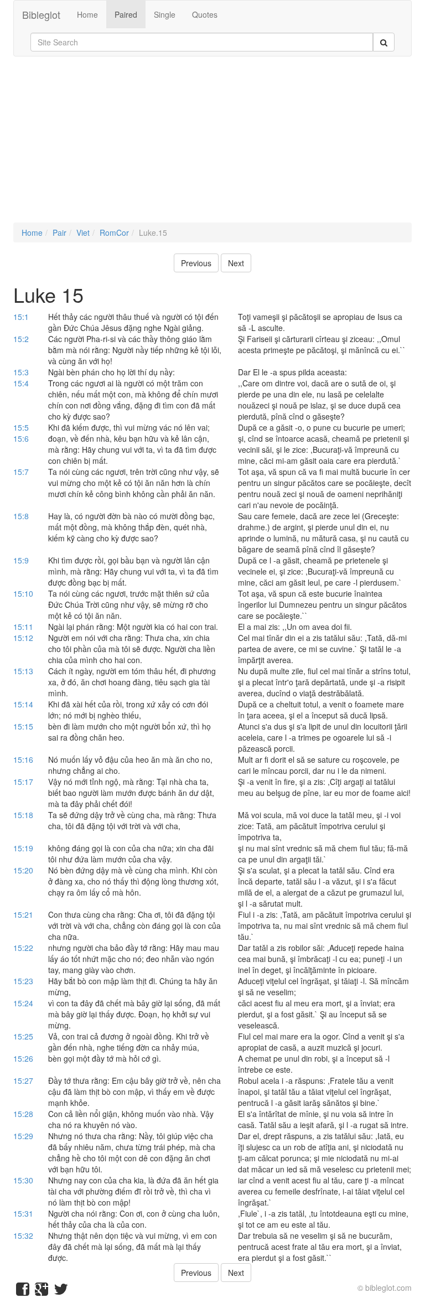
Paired (126, 14)
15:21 (23, 914)
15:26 (23, 1058)
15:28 (23, 1113)
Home (87, 14)
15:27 (23, 1080)
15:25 (23, 1036)
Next (236, 262)
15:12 (23, 637)
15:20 (23, 870)
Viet (83, 232)
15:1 (21, 316)
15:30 (23, 1180)
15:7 (21, 471)
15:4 (21, 383)
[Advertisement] (212, 145)
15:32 (23, 1235)
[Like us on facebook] (22, 1291)
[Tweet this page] (61, 1291)
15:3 (21, 372)
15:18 (23, 814)
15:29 (23, 1135)
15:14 (23, 704)
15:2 (21, 338)
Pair (59, 232)
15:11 (23, 626)
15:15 (23, 726)
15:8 (21, 515)
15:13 (23, 670)
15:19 (23, 848)
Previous (196, 262)
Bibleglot (41, 14)
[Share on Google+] (41, 1291)
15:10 (23, 593)
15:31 (23, 1213)
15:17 (23, 781)
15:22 (23, 947)
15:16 (23, 759)
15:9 (21, 560)
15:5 (21, 427)
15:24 (23, 1003)
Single (164, 14)
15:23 (23, 980)
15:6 (21, 438)
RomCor (114, 232)
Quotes (204, 14)
